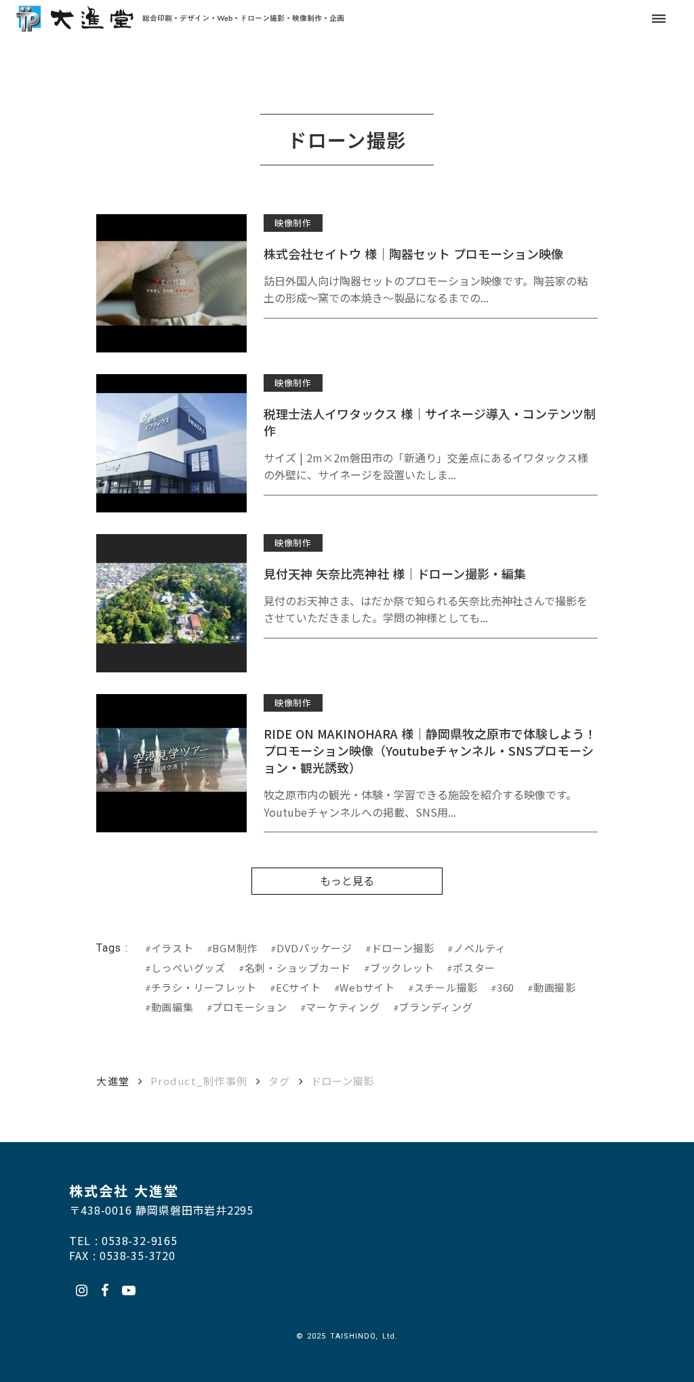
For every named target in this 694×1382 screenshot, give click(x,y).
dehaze (659, 19)
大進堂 (113, 1081)
